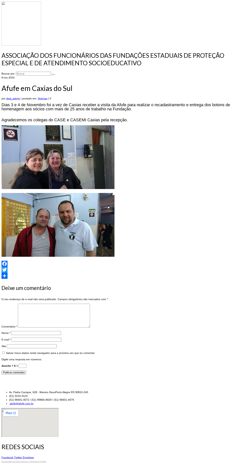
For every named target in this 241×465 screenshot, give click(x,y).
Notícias (42, 98)
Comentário (9, 326)
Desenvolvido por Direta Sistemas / (16, 462)
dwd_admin (13, 98)
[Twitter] (120, 270)
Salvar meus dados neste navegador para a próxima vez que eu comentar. (50, 352)
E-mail (6, 339)
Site (4, 346)
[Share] (120, 276)
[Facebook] (120, 264)
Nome (6, 332)
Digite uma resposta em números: (22, 359)
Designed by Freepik (38, 462)
